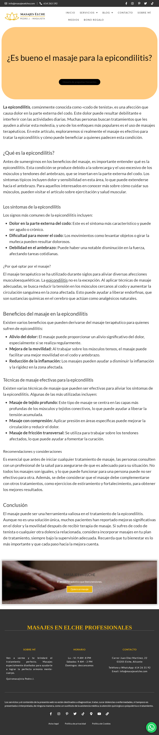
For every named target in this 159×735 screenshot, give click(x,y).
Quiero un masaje (80, 589)
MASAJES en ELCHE (79, 575)
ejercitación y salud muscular (101, 191)
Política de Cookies (101, 723)
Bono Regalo (94, 19)
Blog (106, 12)
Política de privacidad (75, 723)
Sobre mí (144, 12)
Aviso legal (53, 723)
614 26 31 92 (143, 667)
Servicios (87, 12)
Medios (73, 19)
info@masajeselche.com (133, 671)
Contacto (125, 12)
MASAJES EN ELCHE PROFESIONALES (79, 627)
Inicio (70, 12)
